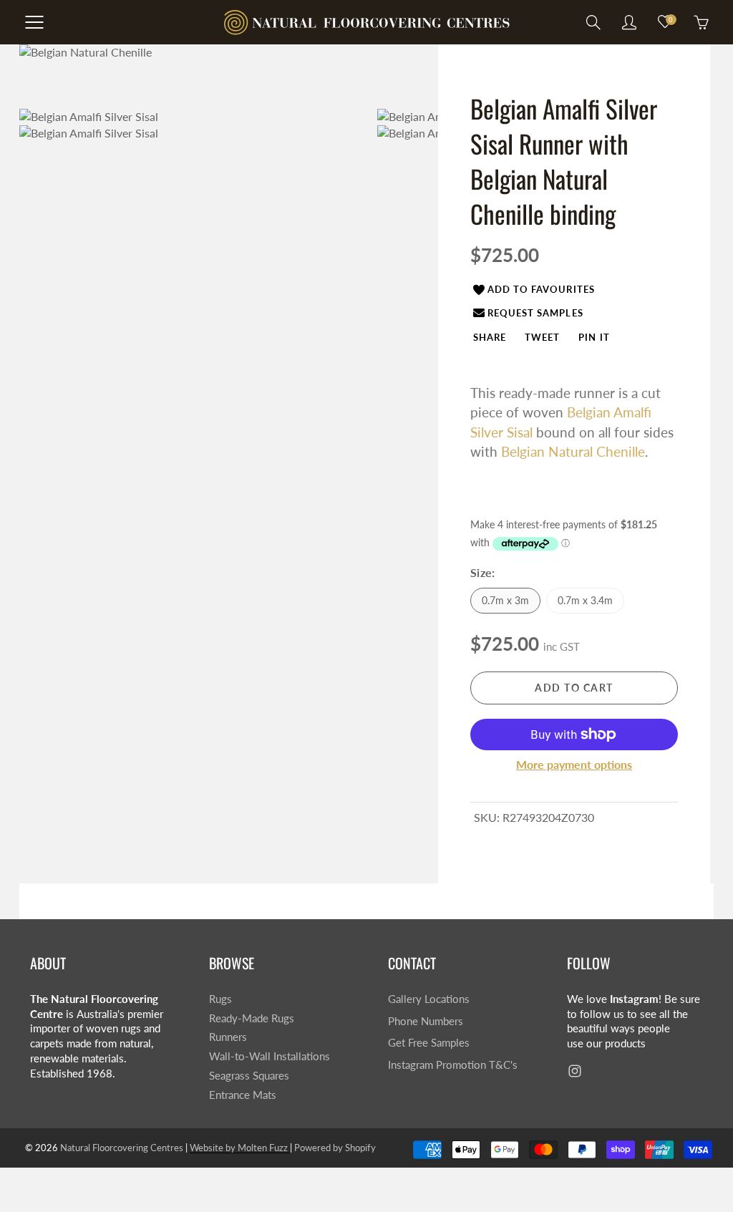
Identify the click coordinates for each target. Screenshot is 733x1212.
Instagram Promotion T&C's (453, 1065)
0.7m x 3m (505, 600)
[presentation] (489, 336)
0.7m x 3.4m (585, 600)
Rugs (220, 999)
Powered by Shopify (335, 1147)
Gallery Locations (429, 999)
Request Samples (535, 313)
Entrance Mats (242, 1095)
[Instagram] (574, 1071)
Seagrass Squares (249, 1076)
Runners (228, 1037)
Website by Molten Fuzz (240, 1147)
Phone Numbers (425, 1021)
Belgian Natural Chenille (573, 451)
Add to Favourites (541, 289)
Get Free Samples (429, 1043)
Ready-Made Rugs (251, 1018)
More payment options (574, 764)
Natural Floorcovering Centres (121, 1147)
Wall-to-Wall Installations (269, 1056)
